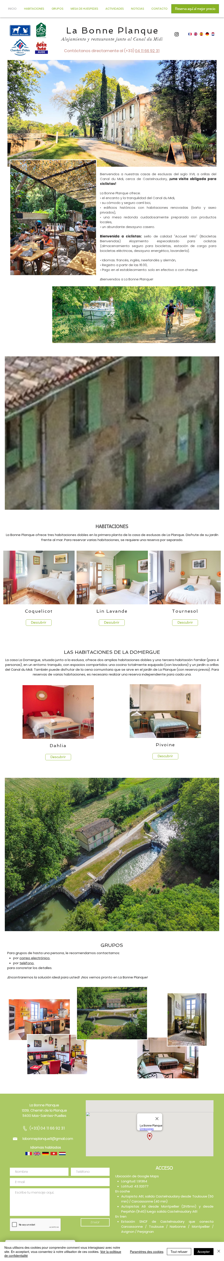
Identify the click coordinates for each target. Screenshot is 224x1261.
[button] (138, 8)
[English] (195, 34)
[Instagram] (176, 34)
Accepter (204, 1251)
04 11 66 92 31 (147, 50)
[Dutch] (213, 34)
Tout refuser (179, 1251)
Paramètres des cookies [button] (146, 1251)
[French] (190, 34)
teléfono (26, 963)
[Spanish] (201, 34)
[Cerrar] (218, 1251)
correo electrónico (34, 958)
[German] (207, 34)
